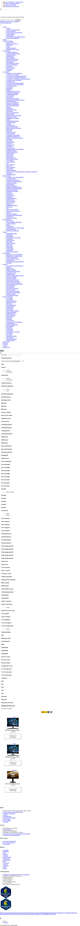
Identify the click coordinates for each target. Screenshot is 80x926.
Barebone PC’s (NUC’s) (12, 43)
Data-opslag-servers (11, 272)
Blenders (8, 90)
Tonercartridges (10, 249)
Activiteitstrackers (10, 81)
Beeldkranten (9, 88)
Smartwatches (9, 156)
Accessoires (6, 72)
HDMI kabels (9, 308)
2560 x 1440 (10, 492)
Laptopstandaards (10, 34)
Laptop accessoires (11, 31)
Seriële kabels (9, 329)
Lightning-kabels (10, 323)
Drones (5, 39)
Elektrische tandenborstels (12, 104)
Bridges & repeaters (11, 270)
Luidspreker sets (10, 195)
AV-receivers (9, 87)
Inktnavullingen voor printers (13, 237)
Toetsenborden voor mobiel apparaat (15, 228)
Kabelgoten (9, 317)
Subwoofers (9, 206)
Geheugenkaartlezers (11, 109)
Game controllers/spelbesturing (13, 222)
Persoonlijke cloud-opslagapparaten (15, 261)
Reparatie (5, 343)
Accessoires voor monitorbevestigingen (16, 77)
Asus (8, 370)
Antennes (8, 267)
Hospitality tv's (10, 194)
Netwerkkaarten (10, 287)
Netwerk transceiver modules (13, 282)
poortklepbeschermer (11, 150)
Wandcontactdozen (11, 174)
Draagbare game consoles (12, 49)
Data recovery (6, 341)
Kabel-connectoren (11, 315)
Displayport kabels (10, 302)
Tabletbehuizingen (10, 157)
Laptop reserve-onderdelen (12, 38)
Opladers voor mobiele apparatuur (14, 138)
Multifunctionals (10, 240)
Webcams (8, 212)
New (8, 378)
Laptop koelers (10, 35)
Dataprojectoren (10, 184)
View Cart (5, 922)
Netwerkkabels (10, 326)
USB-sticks (9, 263)
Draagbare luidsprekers (12, 190)
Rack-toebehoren (10, 142)
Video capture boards (11, 213)
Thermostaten (9, 168)
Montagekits (9, 129)
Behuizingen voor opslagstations (14, 256)
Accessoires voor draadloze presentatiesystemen (18, 79)
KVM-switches (10, 320)
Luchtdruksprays (10, 125)
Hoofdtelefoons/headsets (12, 191)
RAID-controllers (10, 67)
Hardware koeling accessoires (13, 115)
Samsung (9, 372)
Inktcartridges (9, 236)
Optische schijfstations (11, 65)
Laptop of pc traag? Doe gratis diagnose (10, 21)
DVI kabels (9, 303)
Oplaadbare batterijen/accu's (13, 136)
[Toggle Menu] (0, 24)
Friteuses (8, 107)
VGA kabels (9, 334)
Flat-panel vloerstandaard (12, 102)
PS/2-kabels (9, 327)
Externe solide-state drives (12, 258)
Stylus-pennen (9, 154)
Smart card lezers (10, 147)
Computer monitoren (11, 183)
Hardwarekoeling (10, 57)
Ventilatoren (9, 173)
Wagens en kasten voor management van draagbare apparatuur (21, 171)
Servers (8, 46)
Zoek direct (17, 20)
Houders (8, 119)
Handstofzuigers (10, 114)
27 (7, 389)
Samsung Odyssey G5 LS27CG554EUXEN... (17, 730)
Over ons (5, 344)
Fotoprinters (9, 242)
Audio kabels (9, 298)
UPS (7, 163)
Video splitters (9, 337)
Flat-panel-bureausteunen (12, 105)
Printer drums (9, 246)
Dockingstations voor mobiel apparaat (15, 36)
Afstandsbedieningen (11, 86)
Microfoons (9, 204)
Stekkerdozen (9, 330)
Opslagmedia (6, 253)
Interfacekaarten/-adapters (12, 310)
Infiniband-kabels (10, 340)
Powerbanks (9, 140)
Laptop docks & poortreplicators (14, 32)
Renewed (9, 380)
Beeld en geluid (7, 176)
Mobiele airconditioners (12, 126)
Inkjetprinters (9, 235)
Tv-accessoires (10, 160)
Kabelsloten (9, 319)
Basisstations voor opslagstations (14, 254)
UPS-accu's (9, 166)
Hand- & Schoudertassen (12, 112)
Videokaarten (9, 69)
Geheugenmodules (10, 55)
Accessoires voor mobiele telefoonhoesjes (16, 76)
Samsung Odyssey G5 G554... (13, 757)
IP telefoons (9, 192)
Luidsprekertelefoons (11, 198)
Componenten (6, 50)
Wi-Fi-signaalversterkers (12, 295)
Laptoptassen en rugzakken (13, 29)
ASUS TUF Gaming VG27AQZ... (14, 783)
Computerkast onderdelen (12, 93)
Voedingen (9, 70)
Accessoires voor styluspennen (13, 80)
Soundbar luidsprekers (11, 205)
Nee (8, 607)
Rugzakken (9, 143)
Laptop (5, 27)
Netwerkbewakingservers (12, 280)
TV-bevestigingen (10, 161)
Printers (5, 232)
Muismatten (9, 131)
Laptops (8, 28)
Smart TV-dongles (10, 201)
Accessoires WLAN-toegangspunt (14, 84)
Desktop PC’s (9, 45)
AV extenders (9, 299)
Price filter (3, 354)
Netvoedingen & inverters (12, 63)
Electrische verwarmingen (12, 98)
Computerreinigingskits (12, 94)
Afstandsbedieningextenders (13, 91)
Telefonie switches (10, 294)
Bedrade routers (10, 268)
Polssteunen (9, 139)
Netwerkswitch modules (12, 288)
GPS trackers (9, 111)
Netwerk (5, 264)
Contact (5, 346)
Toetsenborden (10, 226)
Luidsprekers (9, 197)
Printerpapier (9, 247)
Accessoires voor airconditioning (14, 73)
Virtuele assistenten (11, 170)
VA (7, 515)
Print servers (9, 244)
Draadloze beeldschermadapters (14, 188)
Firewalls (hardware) (11, 101)
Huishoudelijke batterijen (12, 121)
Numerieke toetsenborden (12, 230)
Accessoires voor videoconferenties (15, 83)
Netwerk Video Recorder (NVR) (14, 284)
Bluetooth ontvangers (11, 301)
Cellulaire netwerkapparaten (13, 271)
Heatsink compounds (11, 116)
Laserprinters (9, 239)
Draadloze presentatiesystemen (13, 187)
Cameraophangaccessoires (12, 180)
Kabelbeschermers (10, 313)
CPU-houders (9, 97)
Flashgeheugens (10, 260)
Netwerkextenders (10, 285)
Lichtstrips (8, 124)
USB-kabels (9, 333)
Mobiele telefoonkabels (12, 324)
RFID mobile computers (12, 251)
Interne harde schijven (11, 60)
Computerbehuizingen (11, 52)
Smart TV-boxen (10, 202)
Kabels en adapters (7, 296)
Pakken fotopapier (10, 243)
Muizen (8, 225)
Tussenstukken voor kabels (13, 332)
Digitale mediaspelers (11, 185)
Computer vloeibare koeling (13, 53)
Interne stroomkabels (11, 312)
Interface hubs (9, 309)
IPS (7, 513)
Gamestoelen (9, 108)
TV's (7, 208)
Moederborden (10, 62)
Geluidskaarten (10, 56)
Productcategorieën (6, 361)
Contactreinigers (10, 95)
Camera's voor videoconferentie (14, 181)
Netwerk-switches (10, 289)
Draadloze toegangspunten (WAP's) (15, 275)
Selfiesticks (9, 146)
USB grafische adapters (12, 209)
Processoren (9, 66)
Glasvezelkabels (10, 306)
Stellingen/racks (10, 199)
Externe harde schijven (12, 257)
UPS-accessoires (10, 164)
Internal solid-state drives (12, 59)
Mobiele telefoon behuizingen (13, 128)
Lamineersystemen (10, 122)
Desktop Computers (8, 41)
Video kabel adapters (11, 336)
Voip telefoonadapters (11, 339)
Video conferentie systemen (13, 211)
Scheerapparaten (10, 145)
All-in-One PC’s (10, 42)
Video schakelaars (10, 167)
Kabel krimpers (10, 316)
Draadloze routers (10, 274)
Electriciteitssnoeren (11, 305)
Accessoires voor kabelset (12, 74)
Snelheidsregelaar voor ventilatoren (15, 149)
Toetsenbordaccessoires (12, 159)
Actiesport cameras (11, 178)
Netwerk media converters (12, 281)
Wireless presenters (11, 229)
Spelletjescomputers (11, 48)
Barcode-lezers (10, 220)
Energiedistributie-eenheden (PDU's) (15, 100)
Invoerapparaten (7, 219)
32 (7, 391)
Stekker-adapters (10, 153)
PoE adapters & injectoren (12, 291)
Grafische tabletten (10, 223)
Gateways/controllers (11, 277)
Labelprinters (9, 250)
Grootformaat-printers (11, 233)
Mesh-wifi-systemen (11, 278)
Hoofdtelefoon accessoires (12, 118)
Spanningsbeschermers (12, 152)
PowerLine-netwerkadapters (13, 292)
